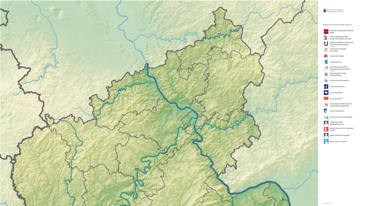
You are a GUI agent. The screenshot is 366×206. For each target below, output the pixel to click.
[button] (339, 32)
